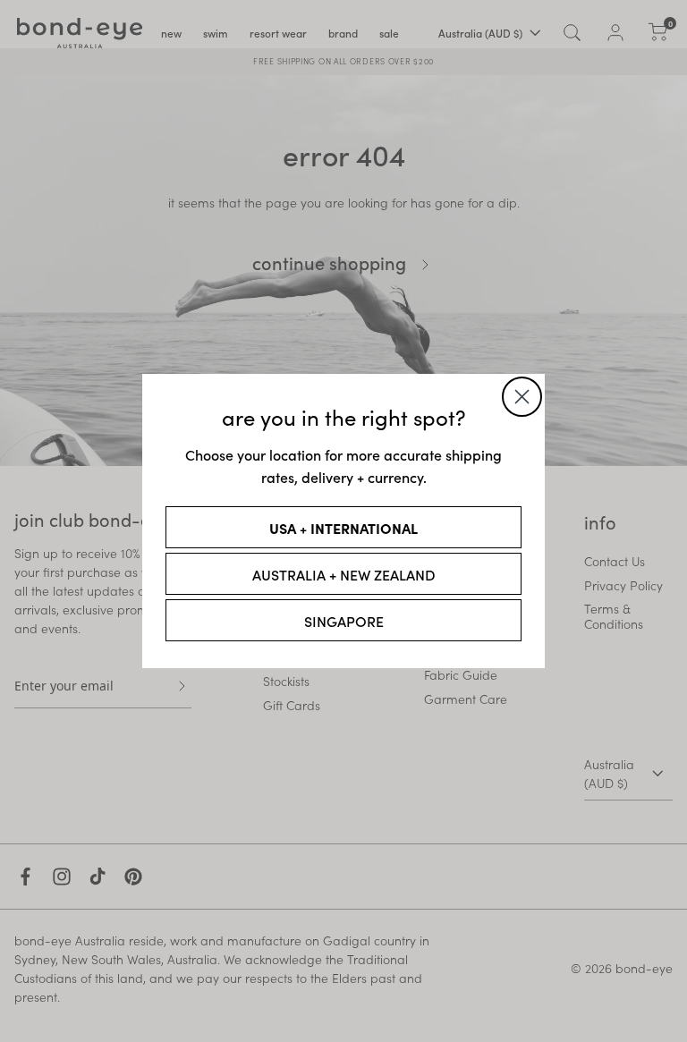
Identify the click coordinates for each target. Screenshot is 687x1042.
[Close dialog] (522, 396)
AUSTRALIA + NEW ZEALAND (344, 574)
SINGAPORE (344, 621)
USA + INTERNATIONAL (343, 528)
